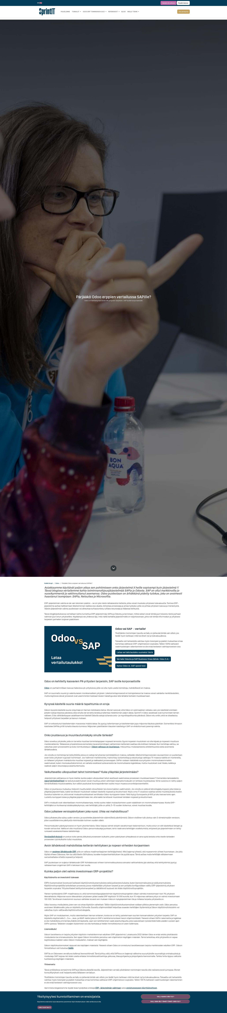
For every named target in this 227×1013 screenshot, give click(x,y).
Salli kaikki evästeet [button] (165, 997)
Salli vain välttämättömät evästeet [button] (165, 1001)
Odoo (57, 583)
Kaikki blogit (48, 583)
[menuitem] (65, 11)
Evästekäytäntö (45, 1007)
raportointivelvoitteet (54, 781)
